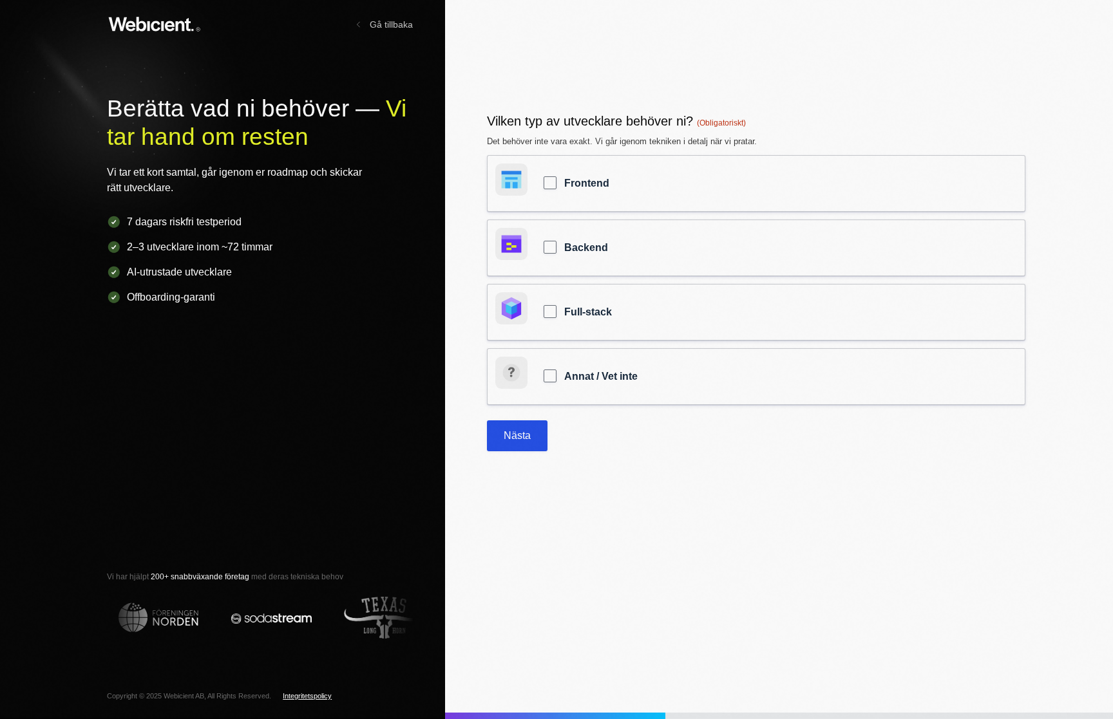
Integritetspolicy (307, 696)
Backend (586, 247)
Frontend (586, 183)
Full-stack (588, 311)
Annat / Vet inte (601, 376)
